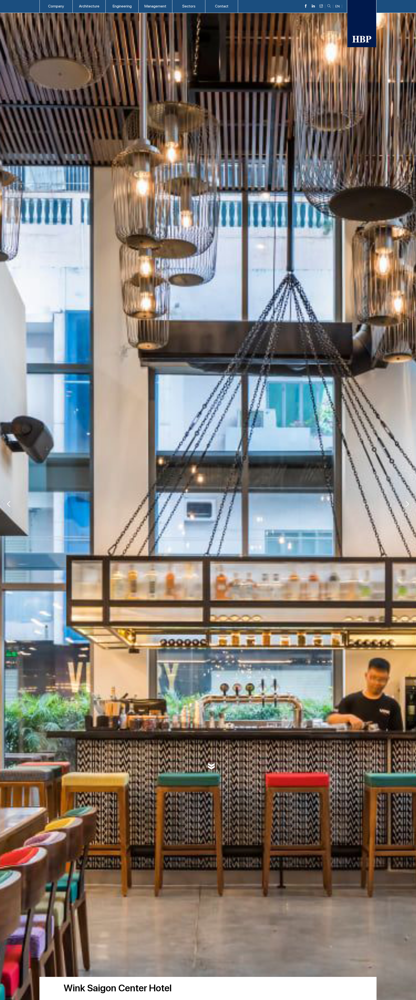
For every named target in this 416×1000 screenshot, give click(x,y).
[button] (407, 504)
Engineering (122, 6)
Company (56, 6)
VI (337, 11)
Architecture (89, 6)
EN (337, 6)
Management (155, 6)
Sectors (188, 6)
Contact (221, 6)
